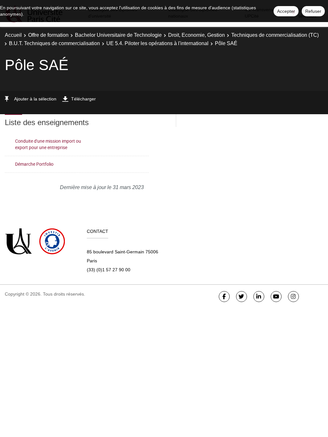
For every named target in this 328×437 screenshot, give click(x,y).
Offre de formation (48, 35)
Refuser (313, 11)
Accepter (286, 11)
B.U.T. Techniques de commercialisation (54, 43)
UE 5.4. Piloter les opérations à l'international (157, 43)
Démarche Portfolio (34, 164)
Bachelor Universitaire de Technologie (118, 35)
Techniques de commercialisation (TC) (275, 35)
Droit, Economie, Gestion (196, 35)
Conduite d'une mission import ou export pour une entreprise (48, 144)
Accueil (13, 35)
